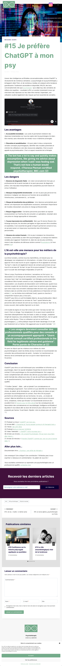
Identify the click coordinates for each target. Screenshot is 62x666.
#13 (10, 245)
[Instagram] (50, 4)
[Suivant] (53, 544)
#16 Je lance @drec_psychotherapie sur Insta (45, 511)
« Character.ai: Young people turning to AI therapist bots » (35, 424)
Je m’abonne (49, 487)
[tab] (27, 561)
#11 (10, 293)
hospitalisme (45, 242)
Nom (7, 601)
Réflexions (8, 39)
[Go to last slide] (8, 544)
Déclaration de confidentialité (35, 663)
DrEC (8, 71)
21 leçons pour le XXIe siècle (25, 403)
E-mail (26, 601)
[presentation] (17, 535)
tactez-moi (25, 465)
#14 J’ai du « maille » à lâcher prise (16, 510)
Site (43, 601)
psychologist (27, 88)
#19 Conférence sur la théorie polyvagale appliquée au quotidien (17, 549)
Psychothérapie (13, 501)
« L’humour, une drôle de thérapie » (30, 450)
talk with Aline (17, 427)
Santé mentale (24, 501)
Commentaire (10, 580)
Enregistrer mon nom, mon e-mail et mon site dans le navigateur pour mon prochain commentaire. (30, 606)
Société (14, 39)
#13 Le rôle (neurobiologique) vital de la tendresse (44, 549)
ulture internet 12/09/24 (22, 429)
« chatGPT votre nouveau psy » (30, 431)
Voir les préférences (31, 660)
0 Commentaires (12, 555)
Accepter (31, 655)
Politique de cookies (24, 663)
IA (6, 501)
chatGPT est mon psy (28, 422)
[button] (59, 643)
